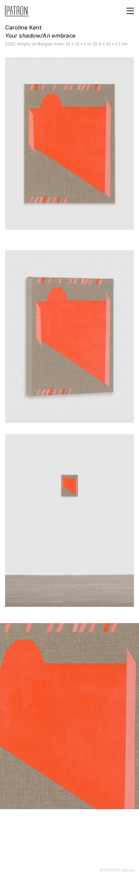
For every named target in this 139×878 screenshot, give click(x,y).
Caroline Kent (23, 27)
